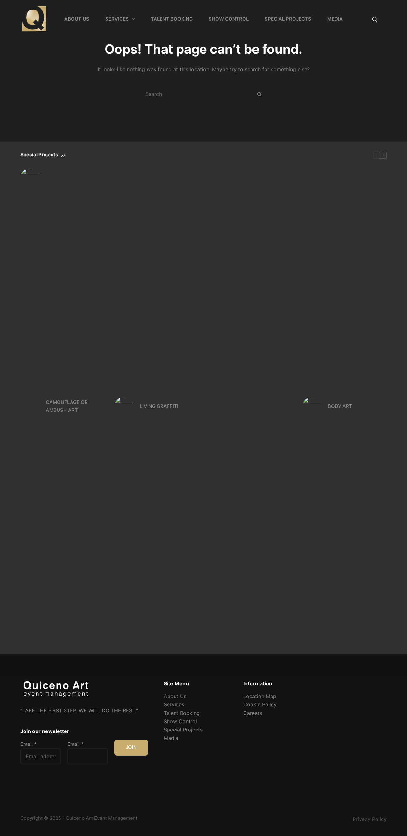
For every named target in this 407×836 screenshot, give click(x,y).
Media (171, 738)
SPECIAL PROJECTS (288, 19)
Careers (252, 713)
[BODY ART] (311, 406)
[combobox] (196, 94)
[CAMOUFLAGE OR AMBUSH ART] (29, 406)
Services (174, 704)
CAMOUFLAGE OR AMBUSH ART (67, 406)
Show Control (180, 721)
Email (28, 744)
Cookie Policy (260, 704)
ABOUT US (76, 19)
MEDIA (335, 19)
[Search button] (259, 94)
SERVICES (117, 19)
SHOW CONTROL (229, 19)
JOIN (131, 747)
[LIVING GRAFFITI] (124, 406)
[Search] (374, 19)
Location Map (259, 696)
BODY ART (340, 406)
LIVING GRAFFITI (159, 406)
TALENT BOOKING (172, 19)
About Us (175, 696)
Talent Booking (182, 713)
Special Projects (183, 729)
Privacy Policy (370, 819)
